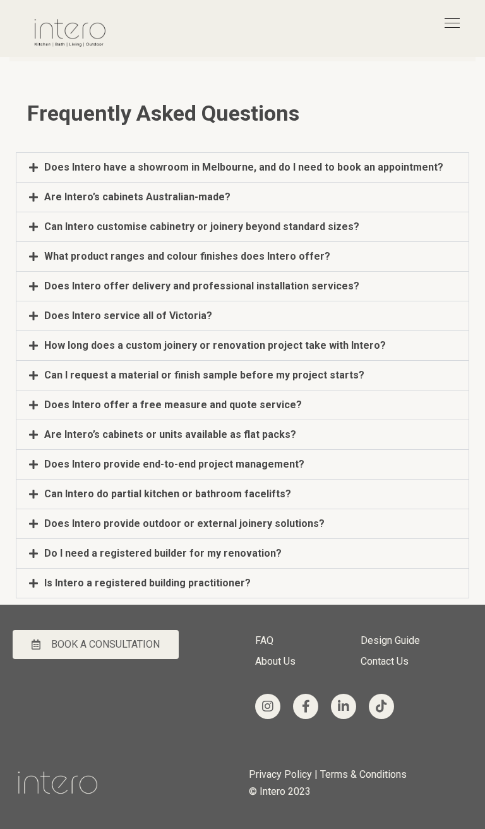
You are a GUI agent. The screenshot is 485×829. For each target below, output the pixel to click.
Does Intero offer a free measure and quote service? (173, 405)
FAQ (264, 640)
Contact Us (385, 661)
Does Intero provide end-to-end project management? (174, 464)
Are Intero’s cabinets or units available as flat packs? (170, 434)
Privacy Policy (280, 774)
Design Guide (390, 640)
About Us (275, 661)
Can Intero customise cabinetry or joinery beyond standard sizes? (201, 227)
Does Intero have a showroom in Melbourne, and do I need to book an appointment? (243, 167)
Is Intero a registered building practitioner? (147, 583)
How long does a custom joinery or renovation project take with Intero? (215, 345)
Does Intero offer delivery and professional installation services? (201, 286)
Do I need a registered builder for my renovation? (163, 553)
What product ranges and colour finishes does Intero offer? (187, 256)
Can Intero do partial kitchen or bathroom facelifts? (167, 494)
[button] (242, 167)
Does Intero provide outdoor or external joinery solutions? (184, 523)
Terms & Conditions (364, 774)
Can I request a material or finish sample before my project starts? (204, 375)
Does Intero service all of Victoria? (128, 316)
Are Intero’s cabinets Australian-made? (137, 197)
